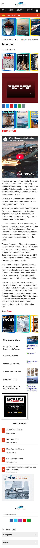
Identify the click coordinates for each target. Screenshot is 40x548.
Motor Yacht (13, 39)
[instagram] (20, 520)
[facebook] (3, 106)
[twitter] (7, 106)
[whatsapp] (29, 520)
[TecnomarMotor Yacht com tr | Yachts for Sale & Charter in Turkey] (20, 4)
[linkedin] (11, 106)
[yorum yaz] (23, 106)
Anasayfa (5, 39)
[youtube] (24, 520)
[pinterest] (15, 106)
